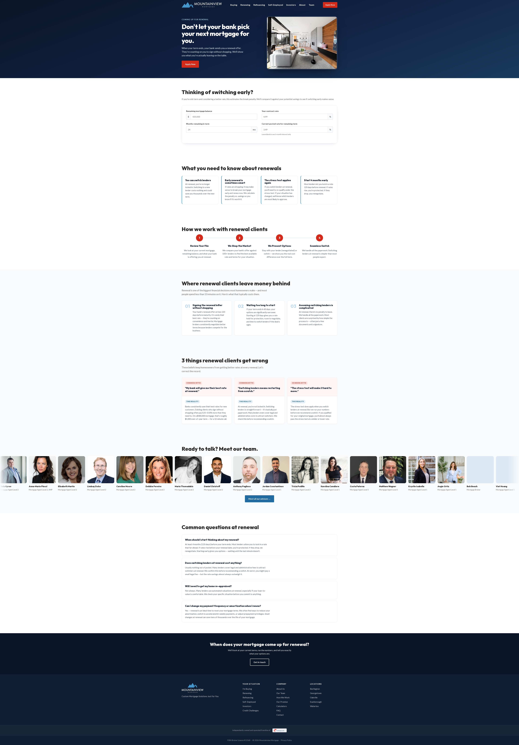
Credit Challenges (251, 710)
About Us (280, 689)
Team (311, 5)
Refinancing (259, 5)
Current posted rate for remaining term (279, 124)
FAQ (278, 710)
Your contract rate (270, 111)
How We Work (283, 697)
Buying (233, 5)
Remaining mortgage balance (199, 111)
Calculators (281, 706)
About (302, 5)
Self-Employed (275, 5)
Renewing (245, 5)
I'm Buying (247, 689)
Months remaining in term (197, 124)
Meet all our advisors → (259, 499)
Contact (280, 715)
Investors (291, 5)
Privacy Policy (286, 740)
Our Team (280, 693)
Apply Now (330, 5)
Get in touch (260, 662)
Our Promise (282, 702)
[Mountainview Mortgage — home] (202, 5)
